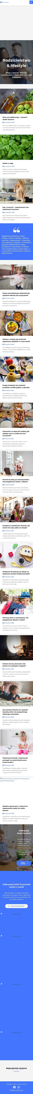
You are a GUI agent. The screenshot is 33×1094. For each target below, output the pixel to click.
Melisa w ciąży (8, 163)
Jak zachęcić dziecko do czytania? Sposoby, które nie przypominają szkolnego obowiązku (15, 712)
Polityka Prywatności (16, 1090)
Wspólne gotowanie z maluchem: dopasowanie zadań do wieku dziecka (15, 808)
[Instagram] (18, 1087)
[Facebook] (14, 1087)
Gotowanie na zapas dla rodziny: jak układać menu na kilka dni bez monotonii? (16, 433)
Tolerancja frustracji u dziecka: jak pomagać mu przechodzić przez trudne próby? (15, 760)
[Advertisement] (16, 23)
